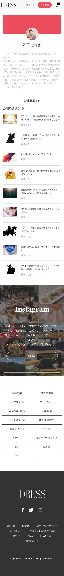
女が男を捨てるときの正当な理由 (36, 154)
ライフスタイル (17, 402)
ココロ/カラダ (17, 428)
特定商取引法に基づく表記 (42, 531)
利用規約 (26, 526)
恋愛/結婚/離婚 (17, 411)
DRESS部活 (46, 393)
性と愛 (46, 446)
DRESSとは (45, 536)
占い (17, 446)
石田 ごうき (26, 124)
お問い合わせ (32, 541)
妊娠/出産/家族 (47, 420)
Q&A (30, 536)
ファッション (47, 402)
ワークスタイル (17, 420)
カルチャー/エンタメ (47, 437)
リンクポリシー (16, 531)
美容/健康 (47, 411)
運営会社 (17, 536)
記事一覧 (11, 526)
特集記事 (17, 393)
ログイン (30, 5)
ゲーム (17, 455)
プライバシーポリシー (47, 526)
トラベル (17, 437)
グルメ (46, 428)
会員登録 (44, 5)
